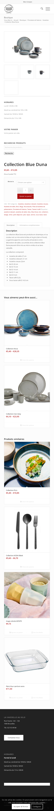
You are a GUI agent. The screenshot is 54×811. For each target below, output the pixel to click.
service (33, 215)
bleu (29, 212)
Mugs (21, 206)
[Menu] (46, 9)
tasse (45, 215)
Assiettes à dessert (30, 204)
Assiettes (21, 204)
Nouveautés (28, 206)
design (6, 215)
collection (45, 212)
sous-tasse (39, 215)
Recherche (9, 153)
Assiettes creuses (42, 204)
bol (40, 212)
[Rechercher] (40, 9)
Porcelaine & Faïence (19, 209)
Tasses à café (36, 209)
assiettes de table (21, 212)
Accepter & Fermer (21, 806)
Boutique (8, 17)
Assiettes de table (9, 206)
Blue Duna (34, 212)
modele (11, 181)
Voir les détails (38, 632)
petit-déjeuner (17, 215)
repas (28, 215)
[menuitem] (27, 2)
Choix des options (28, 360)
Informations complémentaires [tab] (30, 225)
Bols (17, 206)
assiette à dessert (9, 212)
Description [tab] (11, 225)
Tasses (29, 209)
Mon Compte (27, 2)
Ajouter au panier (25, 196)
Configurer (37, 806)
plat (24, 215)
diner (10, 215)
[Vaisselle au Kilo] (22, 9)
